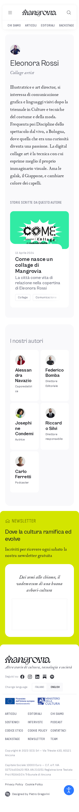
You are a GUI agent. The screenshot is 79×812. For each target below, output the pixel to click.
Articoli (31, 26)
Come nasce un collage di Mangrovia (34, 265)
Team (54, 739)
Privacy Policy (14, 784)
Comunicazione (46, 297)
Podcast (56, 722)
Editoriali (48, 26)
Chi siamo (57, 714)
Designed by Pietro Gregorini (31, 794)
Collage (23, 297)
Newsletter (36, 739)
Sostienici (12, 722)
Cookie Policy (37, 731)
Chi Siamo (14, 26)
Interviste (35, 722)
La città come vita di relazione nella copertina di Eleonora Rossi (37, 283)
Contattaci (58, 731)
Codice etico (14, 731)
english (55, 687)
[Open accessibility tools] (69, 790)
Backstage (66, 26)
